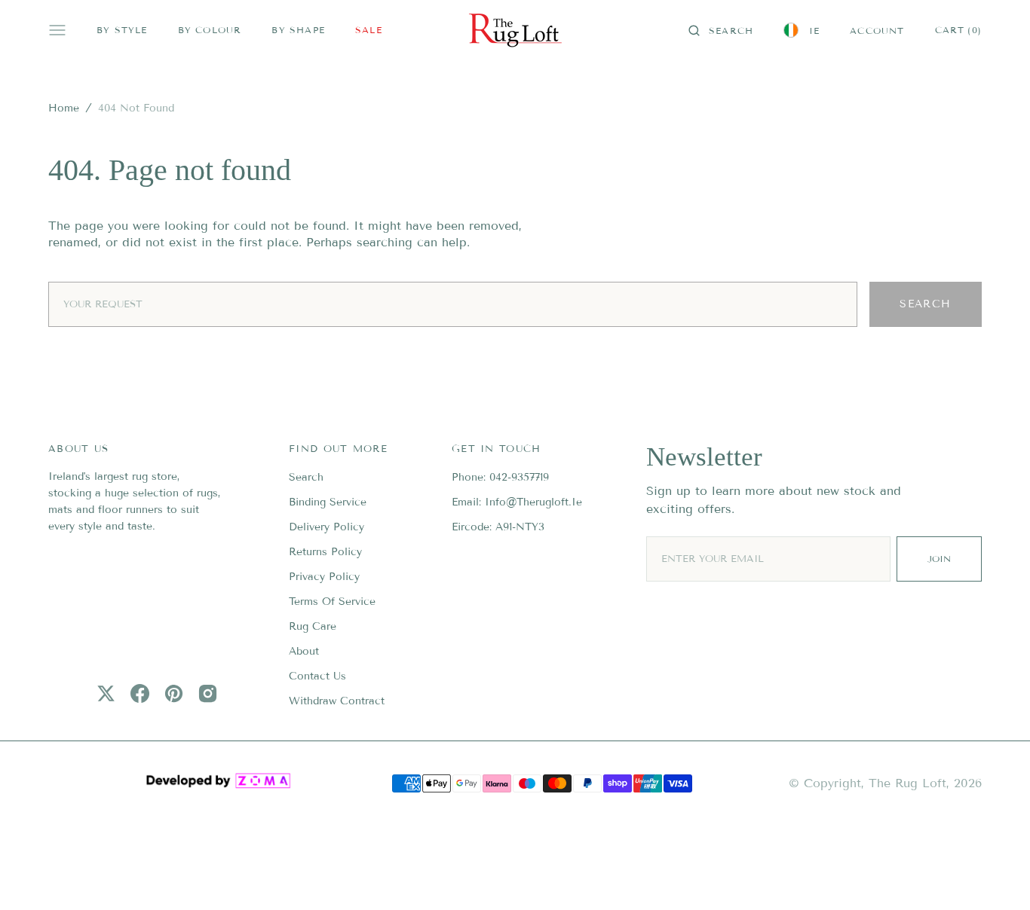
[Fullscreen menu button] (57, 30)
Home (63, 108)
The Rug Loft (907, 783)
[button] (720, 30)
